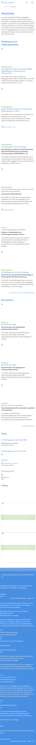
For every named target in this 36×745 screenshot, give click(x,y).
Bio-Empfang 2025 (7, 471)
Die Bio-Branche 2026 (8, 324)
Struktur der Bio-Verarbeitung (11, 405)
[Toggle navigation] (32, 2)
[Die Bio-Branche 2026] (18, 312)
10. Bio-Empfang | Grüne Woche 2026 (14, 440)
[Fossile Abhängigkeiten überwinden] (18, 217)
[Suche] (27, 2)
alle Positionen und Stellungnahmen (22, 293)
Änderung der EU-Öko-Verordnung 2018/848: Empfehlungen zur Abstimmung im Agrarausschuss (16, 71)
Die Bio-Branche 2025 (8, 365)
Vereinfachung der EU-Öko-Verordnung (14, 272)
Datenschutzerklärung (18, 598)
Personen (4, 460)
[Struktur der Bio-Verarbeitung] (18, 392)
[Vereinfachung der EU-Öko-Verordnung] (18, 259)
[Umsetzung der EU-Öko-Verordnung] (18, 134)
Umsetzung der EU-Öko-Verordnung (13, 147)
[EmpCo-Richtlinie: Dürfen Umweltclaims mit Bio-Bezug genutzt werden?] (18, 96)
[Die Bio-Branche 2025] (18, 352)
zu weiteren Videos (20, 564)
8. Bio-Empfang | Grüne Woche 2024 (13, 451)
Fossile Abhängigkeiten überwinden (13, 230)
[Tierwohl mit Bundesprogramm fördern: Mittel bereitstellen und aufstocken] (18, 176)
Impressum (31, 598)
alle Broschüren (28, 426)
